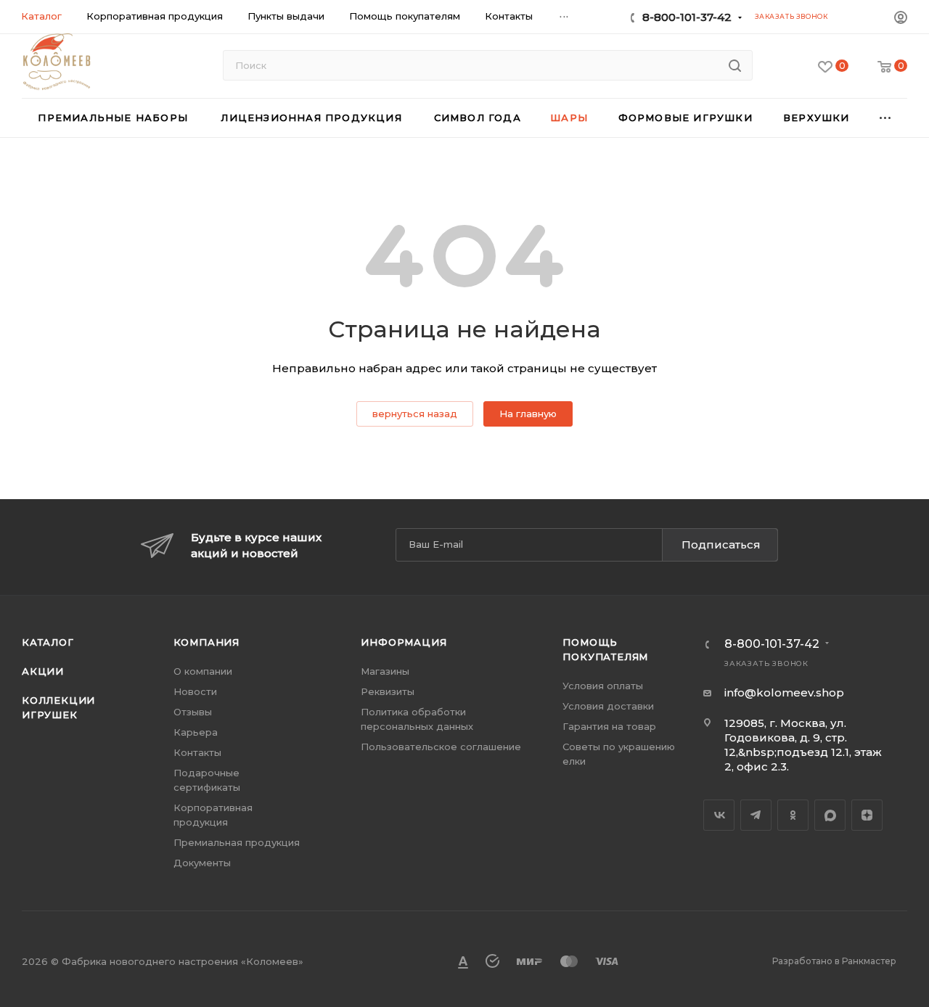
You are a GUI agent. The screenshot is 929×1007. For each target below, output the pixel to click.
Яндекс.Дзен (867, 815)
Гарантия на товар (609, 726)
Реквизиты (387, 691)
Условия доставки (608, 706)
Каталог (48, 642)
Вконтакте (718, 815)
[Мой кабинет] (900, 19)
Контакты (197, 752)
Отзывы (192, 712)
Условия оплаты (602, 685)
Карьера (195, 732)
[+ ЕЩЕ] (885, 118)
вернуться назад (414, 413)
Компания (206, 642)
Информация (403, 642)
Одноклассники (793, 815)
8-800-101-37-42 (687, 17)
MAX (830, 815)
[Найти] (735, 65)
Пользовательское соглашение (441, 746)
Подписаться (721, 544)
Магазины (385, 671)
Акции (43, 671)
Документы (202, 862)
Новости (195, 691)
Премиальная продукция (236, 842)
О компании (202, 671)
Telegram (756, 815)
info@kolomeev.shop (784, 692)
